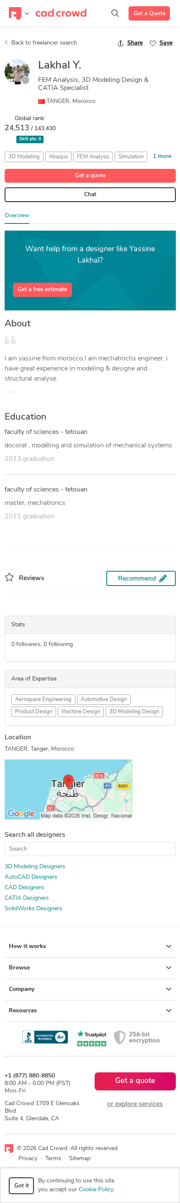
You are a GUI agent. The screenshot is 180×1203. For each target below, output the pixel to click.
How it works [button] (27, 946)
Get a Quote (149, 14)
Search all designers (35, 835)
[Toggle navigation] (19, 13)
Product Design (33, 711)
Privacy (27, 1159)
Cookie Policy (96, 1190)
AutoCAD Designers (31, 877)
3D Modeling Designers (35, 867)
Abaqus (58, 157)
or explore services (135, 1104)
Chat (90, 195)
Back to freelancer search (43, 43)
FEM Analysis (93, 157)
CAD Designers (24, 888)
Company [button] (21, 989)
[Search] (115, 13)
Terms (53, 1159)
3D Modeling (24, 157)
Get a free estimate (42, 289)
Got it (21, 1186)
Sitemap (79, 1159)
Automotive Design (104, 699)
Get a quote (90, 176)
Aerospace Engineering (43, 699)
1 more (162, 156)
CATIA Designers (27, 898)
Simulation (131, 157)
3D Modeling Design (134, 711)
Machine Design (81, 711)
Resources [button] (23, 1011)
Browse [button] (19, 968)
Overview (17, 216)
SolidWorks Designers (33, 909)
